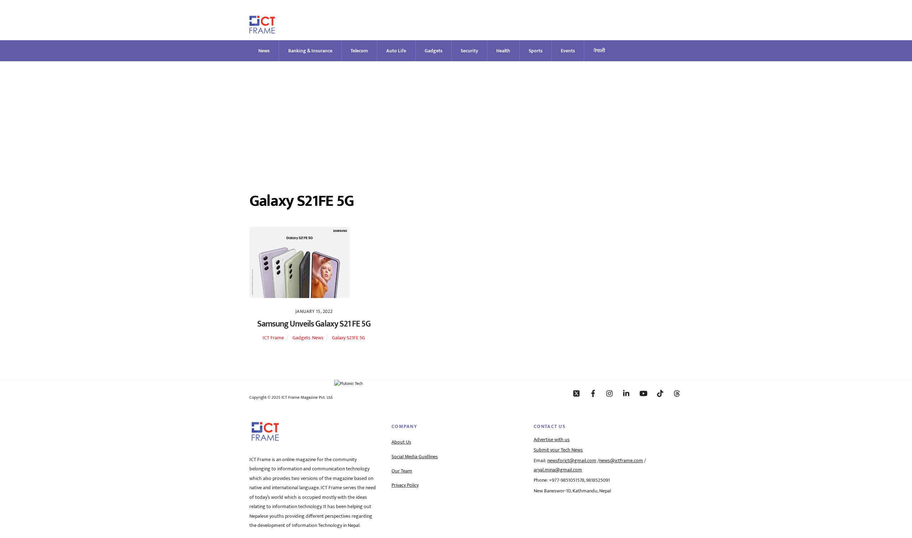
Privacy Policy (405, 485)
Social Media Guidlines (415, 457)
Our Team (402, 471)
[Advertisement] (456, 114)
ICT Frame (273, 338)
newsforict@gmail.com (571, 460)
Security (469, 51)
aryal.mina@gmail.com (558, 470)
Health (503, 51)
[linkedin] (627, 393)
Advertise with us (552, 439)
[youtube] (643, 393)
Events (568, 51)
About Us (401, 442)
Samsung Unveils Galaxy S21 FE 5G (313, 324)
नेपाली (599, 51)
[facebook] (593, 393)
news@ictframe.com (621, 460)
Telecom (359, 51)
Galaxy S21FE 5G (348, 338)
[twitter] (576, 393)
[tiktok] (660, 393)
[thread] (677, 393)
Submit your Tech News (558, 450)
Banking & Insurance (310, 51)
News (264, 51)
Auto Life (396, 51)
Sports (536, 51)
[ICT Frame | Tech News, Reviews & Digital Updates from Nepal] (262, 30)
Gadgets (433, 51)
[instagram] (610, 393)
